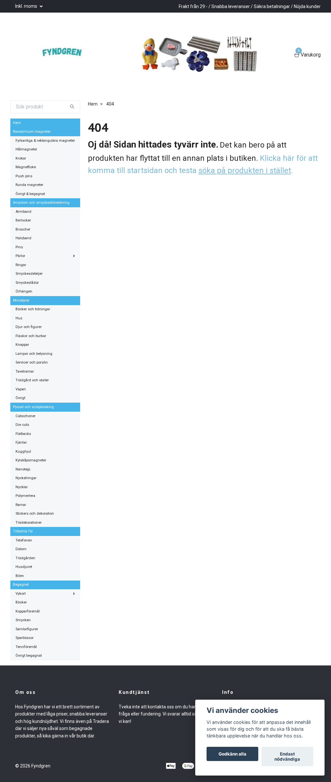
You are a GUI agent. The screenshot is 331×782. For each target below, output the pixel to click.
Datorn (21, 549)
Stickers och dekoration (35, 513)
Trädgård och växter (32, 380)
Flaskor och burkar (31, 336)
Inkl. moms (26, 6)
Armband (23, 212)
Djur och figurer (29, 327)
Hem (17, 123)
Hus (19, 318)
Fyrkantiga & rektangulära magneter (45, 141)
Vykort (21, 594)
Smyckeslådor (27, 283)
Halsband (23, 238)
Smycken (23, 620)
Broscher (23, 229)
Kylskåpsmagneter (31, 460)
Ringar (21, 265)
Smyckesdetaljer (29, 274)
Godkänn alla (232, 753)
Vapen (21, 389)
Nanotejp (23, 469)
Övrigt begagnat (29, 655)
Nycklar (22, 487)
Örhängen (24, 291)
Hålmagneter (26, 149)
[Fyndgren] (62, 55)
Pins (19, 247)
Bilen (20, 576)
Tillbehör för (23, 531)
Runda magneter (29, 185)
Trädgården (25, 558)
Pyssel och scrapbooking (33, 407)
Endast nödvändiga (287, 756)
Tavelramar (25, 371)
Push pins (24, 176)
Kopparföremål (28, 611)
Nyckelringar (26, 478)
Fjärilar (21, 442)
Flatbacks (23, 434)
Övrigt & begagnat (30, 194)
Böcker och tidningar (33, 309)
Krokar (21, 158)
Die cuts (22, 425)
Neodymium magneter (32, 131)
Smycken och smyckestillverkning (41, 203)
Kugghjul (23, 451)
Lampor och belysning (34, 354)
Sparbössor (25, 638)
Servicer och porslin (32, 362)
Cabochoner (26, 416)
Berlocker (23, 220)
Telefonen (24, 540)
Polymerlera (25, 496)
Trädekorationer (29, 522)
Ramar (21, 505)
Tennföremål (26, 647)
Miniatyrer (21, 300)
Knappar (22, 345)
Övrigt (20, 398)
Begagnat (21, 584)
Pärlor (20, 256)
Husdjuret (24, 567)
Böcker (21, 602)
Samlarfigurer (27, 629)
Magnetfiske (26, 167)
